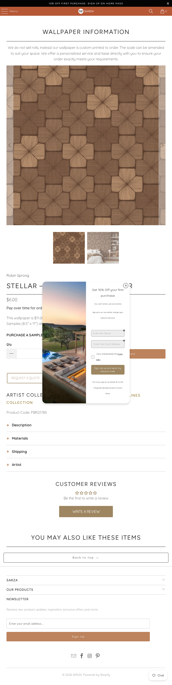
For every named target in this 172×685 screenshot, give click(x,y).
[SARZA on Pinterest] (98, 656)
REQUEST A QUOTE (25, 378)
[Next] (162, 145)
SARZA (77, 674)
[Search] (151, 11)
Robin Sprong (17, 275)
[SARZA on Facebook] (81, 656)
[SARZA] (86, 11)
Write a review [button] (86, 511)
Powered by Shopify (96, 674)
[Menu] (2, 11)
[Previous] (9, 145)
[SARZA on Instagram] (89, 656)
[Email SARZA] (74, 656)
